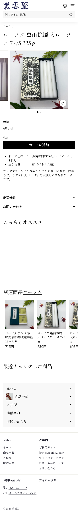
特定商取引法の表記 (51, 452)
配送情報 (9, 197)
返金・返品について (51, 463)
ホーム (7, 26)
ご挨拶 (7, 458)
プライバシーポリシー (53, 458)
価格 (6, 122)
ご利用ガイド (47, 447)
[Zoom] (62, 103)
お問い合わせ (12, 206)
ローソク (32, 292)
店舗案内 (8, 463)
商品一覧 (8, 452)
